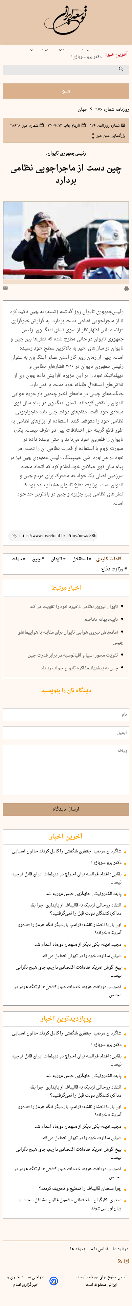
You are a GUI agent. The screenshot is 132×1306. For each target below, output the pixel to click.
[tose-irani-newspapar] (66, 20)
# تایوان (58, 559)
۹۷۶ (104, 125)
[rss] (120, 1262)
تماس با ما (99, 1249)
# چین (38, 559)
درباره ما (121, 1249)
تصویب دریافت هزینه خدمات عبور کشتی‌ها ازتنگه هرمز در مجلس (68, 991)
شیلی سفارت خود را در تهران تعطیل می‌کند (82, 956)
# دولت (18, 559)
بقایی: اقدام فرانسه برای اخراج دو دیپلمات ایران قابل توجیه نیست (67, 878)
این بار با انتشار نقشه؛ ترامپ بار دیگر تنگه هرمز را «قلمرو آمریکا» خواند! (70, 929)
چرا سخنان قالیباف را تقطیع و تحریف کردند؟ (80, 1189)
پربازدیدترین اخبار (66, 1019)
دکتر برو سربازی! (86, 56)
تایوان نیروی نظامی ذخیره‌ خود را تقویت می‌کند (74, 607)
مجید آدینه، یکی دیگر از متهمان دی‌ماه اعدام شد (78, 945)
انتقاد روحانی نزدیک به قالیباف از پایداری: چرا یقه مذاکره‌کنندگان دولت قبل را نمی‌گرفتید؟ (75, 909)
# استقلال (81, 559)
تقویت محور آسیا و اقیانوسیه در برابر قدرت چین (73, 655)
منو (66, 91)
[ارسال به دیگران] (6, 289)
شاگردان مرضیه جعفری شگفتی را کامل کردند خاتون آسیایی (67, 851)
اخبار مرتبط (66, 588)
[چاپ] (126, 289)
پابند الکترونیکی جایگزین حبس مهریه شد (84, 894)
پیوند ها (78, 1249)
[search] (127, 71)
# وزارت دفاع (114, 569)
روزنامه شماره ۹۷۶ (111, 110)
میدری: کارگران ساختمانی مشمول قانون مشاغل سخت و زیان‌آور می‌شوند (70, 1204)
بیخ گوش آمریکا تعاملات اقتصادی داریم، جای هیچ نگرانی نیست (69, 972)
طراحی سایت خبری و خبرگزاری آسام (25, 1281)
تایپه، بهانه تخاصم (101, 620)
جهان (83, 110)
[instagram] (126, 1262)
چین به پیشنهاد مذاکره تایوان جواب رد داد (79, 668)
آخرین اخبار (66, 837)
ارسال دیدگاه (66, 809)
